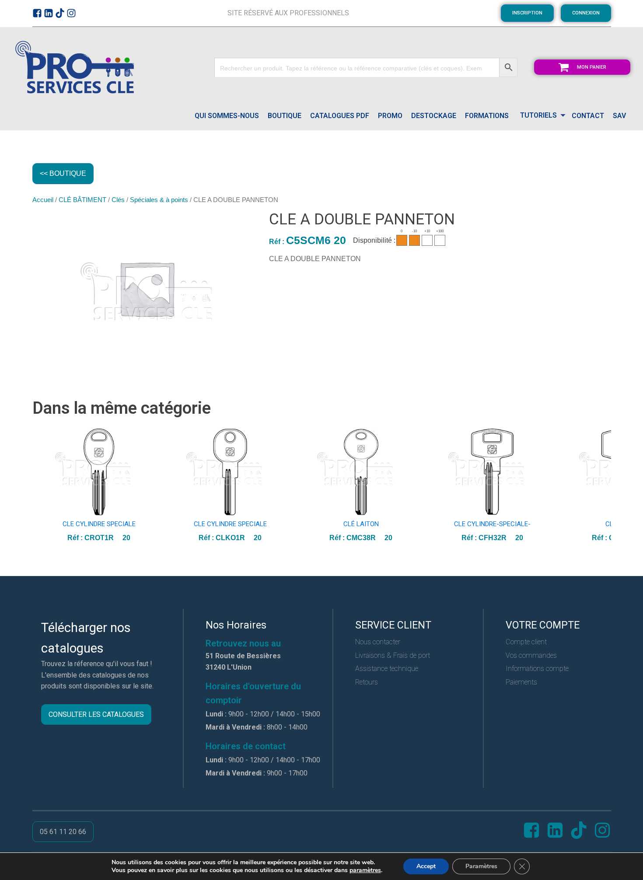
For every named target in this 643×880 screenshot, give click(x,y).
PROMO (390, 116)
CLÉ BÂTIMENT (82, 199)
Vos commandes (531, 655)
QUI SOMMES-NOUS (227, 116)
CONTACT (588, 116)
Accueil (42, 199)
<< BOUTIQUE (63, 173)
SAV (619, 116)
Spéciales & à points (159, 199)
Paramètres (481, 866)
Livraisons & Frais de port (392, 655)
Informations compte (537, 668)
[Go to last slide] (39, 485)
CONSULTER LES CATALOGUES (96, 714)
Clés (118, 199)
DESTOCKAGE (433, 116)
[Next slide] (604, 485)
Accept (426, 866)
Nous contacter (377, 642)
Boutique (284, 116)
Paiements (521, 682)
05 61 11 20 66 (63, 832)
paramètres (365, 870)
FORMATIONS (487, 116)
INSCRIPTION (527, 13)
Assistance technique (386, 668)
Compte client (526, 642)
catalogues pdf (339, 116)
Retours (366, 682)
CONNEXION (586, 13)
